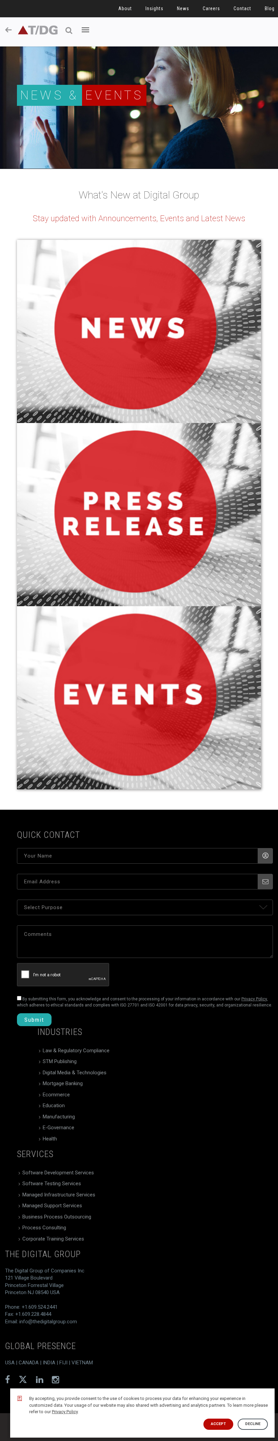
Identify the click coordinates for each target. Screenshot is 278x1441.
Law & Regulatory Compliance (76, 1051)
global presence (40, 1346)
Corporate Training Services (53, 1239)
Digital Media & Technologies (74, 1073)
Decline (252, 1424)
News (183, 8)
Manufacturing (59, 1117)
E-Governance (58, 1128)
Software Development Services (58, 1173)
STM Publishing (60, 1061)
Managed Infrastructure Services (58, 1195)
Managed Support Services (52, 1206)
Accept (218, 1424)
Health (50, 1139)
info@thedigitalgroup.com (48, 1322)
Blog (270, 8)
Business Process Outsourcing (56, 1217)
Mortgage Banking (63, 1083)
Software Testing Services (51, 1183)
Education (54, 1105)
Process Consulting (44, 1228)
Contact (242, 8)
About (125, 8)
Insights (154, 8)
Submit (34, 1019)
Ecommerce (56, 1095)
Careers (211, 8)
